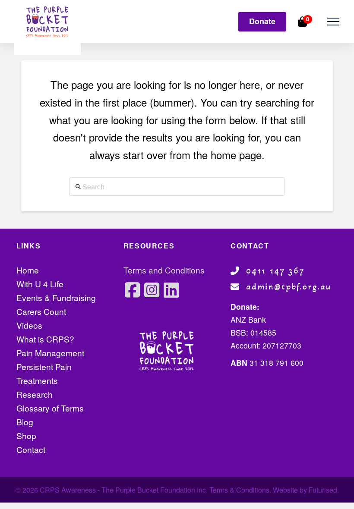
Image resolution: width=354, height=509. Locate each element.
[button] (333, 22)
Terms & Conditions (239, 490)
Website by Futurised (305, 490)
